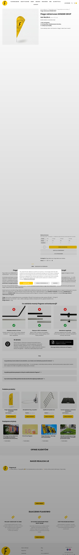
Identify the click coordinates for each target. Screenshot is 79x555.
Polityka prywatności (29, 279)
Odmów (55, 283)
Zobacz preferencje (42, 283)
